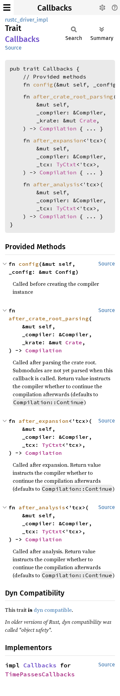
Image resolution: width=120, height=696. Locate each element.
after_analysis (56, 184)
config (43, 84)
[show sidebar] (7, 7)
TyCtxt (66, 164)
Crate (88, 120)
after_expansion (58, 140)
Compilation (58, 128)
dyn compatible (53, 609)
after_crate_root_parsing (73, 96)
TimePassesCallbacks (40, 674)
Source (13, 48)
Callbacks (54, 8)
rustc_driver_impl (26, 20)
